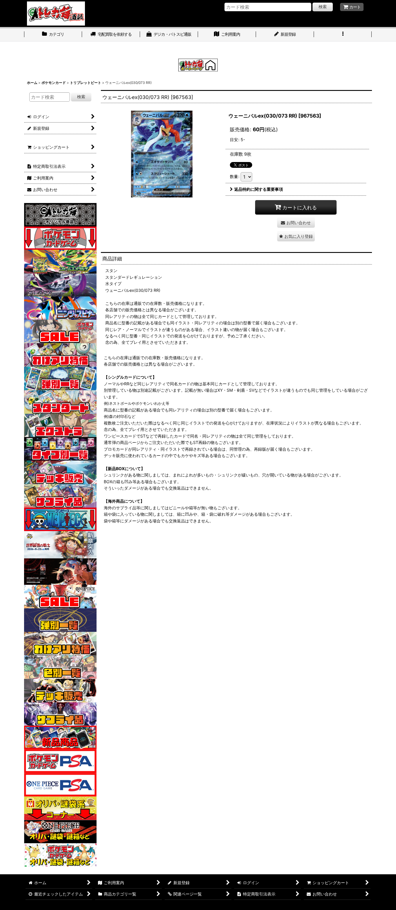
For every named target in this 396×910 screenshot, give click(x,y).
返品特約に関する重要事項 (258, 189)
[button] (343, 34)
